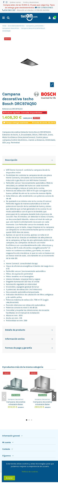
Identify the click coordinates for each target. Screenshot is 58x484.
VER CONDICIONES (45, 7)
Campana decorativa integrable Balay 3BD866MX (42, 404)
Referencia (7, 109)
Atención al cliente (25, 10)
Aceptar (9, 478)
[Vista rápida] (26, 381)
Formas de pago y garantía (18, 348)
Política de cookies (30, 472)
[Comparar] (26, 376)
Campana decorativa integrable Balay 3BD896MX (15, 404)
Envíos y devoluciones (31, 2)
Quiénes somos (15, 2)
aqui (44, 112)
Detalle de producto (15, 330)
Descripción (11, 160)
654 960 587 (9, 10)
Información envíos (15, 339)
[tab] (29, 160)
